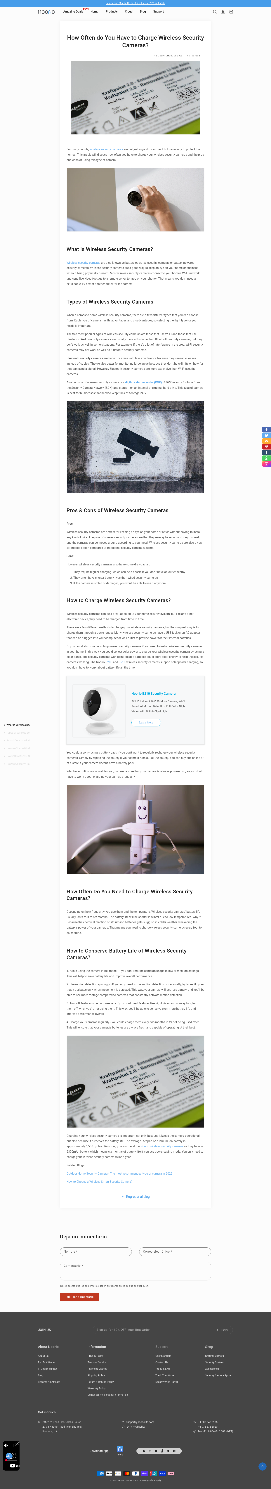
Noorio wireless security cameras (162, 1146)
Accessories (212, 1368)
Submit (224, 1330)
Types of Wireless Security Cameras (26, 732)
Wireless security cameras (83, 262)
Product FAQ (162, 1368)
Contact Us (161, 1362)
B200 (108, 662)
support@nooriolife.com (140, 1422)
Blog (40, 1375)
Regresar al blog (138, 1197)
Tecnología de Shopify (149, 1480)
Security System (214, 1362)
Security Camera (214, 1355)
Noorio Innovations (128, 1480)
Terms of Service (97, 1362)
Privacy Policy (95, 1355)
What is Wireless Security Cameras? (27, 724)
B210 (122, 662)
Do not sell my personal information (108, 1394)
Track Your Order (165, 1375)
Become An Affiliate (49, 1381)
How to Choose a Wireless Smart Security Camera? (100, 1181)
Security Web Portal (166, 1381)
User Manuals (163, 1355)
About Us (43, 1355)
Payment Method (97, 1368)
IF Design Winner (47, 1368)
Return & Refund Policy (101, 1381)
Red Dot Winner (46, 1362)
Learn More (146, 722)
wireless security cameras (106, 149)
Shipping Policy (96, 1375)
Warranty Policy (97, 1388)
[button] (215, 12)
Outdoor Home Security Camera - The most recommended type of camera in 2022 (119, 1173)
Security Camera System (219, 1375)
